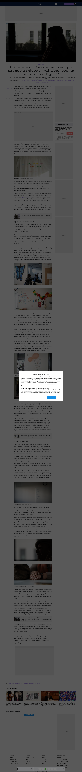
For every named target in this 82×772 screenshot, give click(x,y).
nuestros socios (38, 376)
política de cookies (51, 384)
